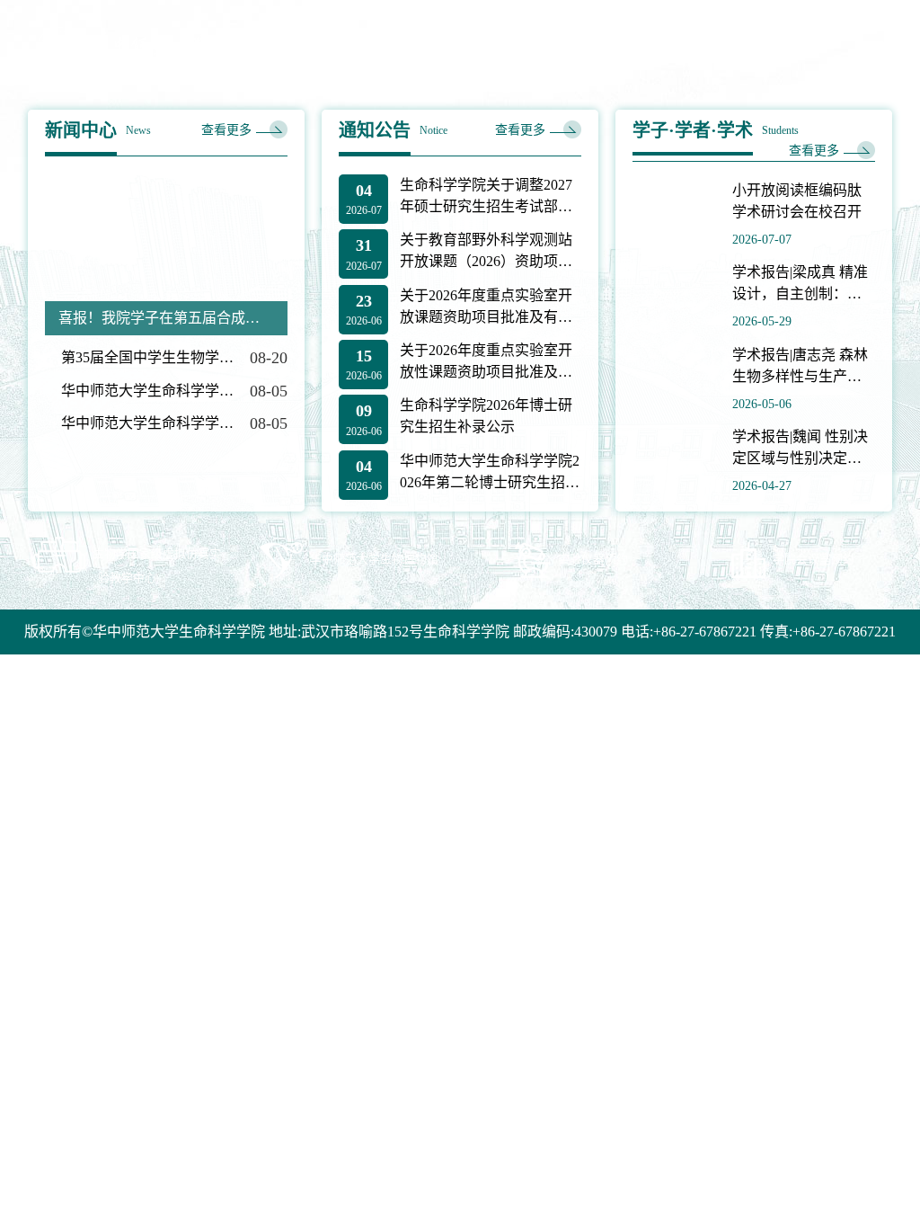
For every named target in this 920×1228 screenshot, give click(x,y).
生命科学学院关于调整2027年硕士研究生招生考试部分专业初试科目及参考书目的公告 (486, 197)
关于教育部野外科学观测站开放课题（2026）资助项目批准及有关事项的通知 (486, 252)
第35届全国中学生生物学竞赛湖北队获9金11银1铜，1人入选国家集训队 (147, 357)
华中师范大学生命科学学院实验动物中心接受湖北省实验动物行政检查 (147, 423)
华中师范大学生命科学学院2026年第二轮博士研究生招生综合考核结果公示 (489, 473)
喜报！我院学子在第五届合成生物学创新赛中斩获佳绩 (166, 317)
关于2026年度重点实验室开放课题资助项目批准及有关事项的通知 (486, 308)
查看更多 (226, 130)
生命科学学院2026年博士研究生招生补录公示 (486, 415)
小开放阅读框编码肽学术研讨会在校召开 (797, 200)
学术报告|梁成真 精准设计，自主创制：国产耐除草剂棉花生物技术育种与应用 (800, 284)
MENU (869, 49)
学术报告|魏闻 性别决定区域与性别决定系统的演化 (800, 449)
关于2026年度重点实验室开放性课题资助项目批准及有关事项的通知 (486, 363)
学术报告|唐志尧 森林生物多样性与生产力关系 (800, 367)
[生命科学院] (193, 49)
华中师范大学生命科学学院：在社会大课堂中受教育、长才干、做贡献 (147, 390)
